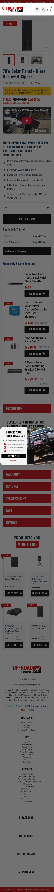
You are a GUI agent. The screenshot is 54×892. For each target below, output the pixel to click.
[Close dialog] (52, 428)
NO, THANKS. (14, 460)
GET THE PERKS (14, 456)
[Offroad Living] (12, 9)
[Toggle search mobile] (43, 9)
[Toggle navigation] (37, 9)
